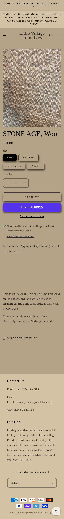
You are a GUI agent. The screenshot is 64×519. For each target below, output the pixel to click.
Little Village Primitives (27, 513)
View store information (20, 236)
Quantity (7, 174)
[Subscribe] (52, 482)
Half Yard (28, 157)
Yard (10, 157)
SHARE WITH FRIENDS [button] (22, 338)
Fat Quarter (14, 166)
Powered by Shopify (46, 513)
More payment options (32, 216)
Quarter (35, 166)
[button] (5, 35)
